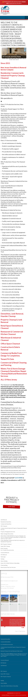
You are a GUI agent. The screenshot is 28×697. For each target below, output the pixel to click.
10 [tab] (17, 57)
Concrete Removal (5, 552)
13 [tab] (21, 57)
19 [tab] (7, 58)
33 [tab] (13, 59)
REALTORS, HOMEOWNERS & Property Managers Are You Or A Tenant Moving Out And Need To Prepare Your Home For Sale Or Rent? (13, 537)
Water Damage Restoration (7, 533)
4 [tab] (7, 57)
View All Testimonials (20, 631)
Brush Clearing (4, 548)
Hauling (2, 559)
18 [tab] (6, 58)
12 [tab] (20, 57)
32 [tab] (11, 59)
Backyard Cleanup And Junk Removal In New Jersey (11, 651)
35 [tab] (16, 59)
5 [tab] (9, 57)
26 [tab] (18, 58)
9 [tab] (15, 57)
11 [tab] (18, 57)
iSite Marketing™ (17, 693)
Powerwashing (4, 565)
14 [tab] (23, 57)
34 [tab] (14, 59)
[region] (14, 53)
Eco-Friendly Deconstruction (7, 550)
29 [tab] (23, 58)
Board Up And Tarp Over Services (8, 567)
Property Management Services (8, 531)
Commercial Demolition (6, 524)
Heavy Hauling (4, 561)
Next (25, 53)
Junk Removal (4, 519)
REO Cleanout (4, 526)
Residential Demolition (6, 521)
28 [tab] (21, 58)
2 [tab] (4, 57)
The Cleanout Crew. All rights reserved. (17, 695)
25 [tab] (17, 58)
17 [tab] (4, 58)
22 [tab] (12, 58)
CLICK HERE (18, 478)
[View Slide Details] (14, 53)
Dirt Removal (4, 554)
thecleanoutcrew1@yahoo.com (11, 581)
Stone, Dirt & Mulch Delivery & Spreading (10, 563)
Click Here (11, 506)
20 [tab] (9, 58)
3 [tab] (6, 57)
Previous (3, 53)
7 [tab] (12, 57)
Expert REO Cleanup (5, 546)
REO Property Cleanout (6, 544)
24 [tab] (15, 58)
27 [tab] (20, 58)
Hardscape (3, 556)
